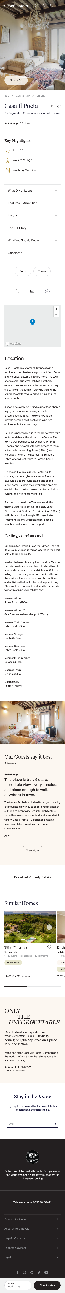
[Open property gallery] (32, 45)
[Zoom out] (56, 314)
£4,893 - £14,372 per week (17, 976)
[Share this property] (51, 106)
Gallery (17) (16, 80)
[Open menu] (58, 5)
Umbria (40, 96)
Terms (42, 271)
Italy (6, 96)
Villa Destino (15, 948)
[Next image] (49, 927)
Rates (23, 271)
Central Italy (23, 96)
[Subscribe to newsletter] (54, 1122)
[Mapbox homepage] (13, 344)
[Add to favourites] (59, 106)
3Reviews (25, 123)
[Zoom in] (56, 309)
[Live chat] (47, 291)
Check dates (47, 1285)
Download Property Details (32, 877)
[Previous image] (10, 927)
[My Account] (51, 5)
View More (32, 850)
